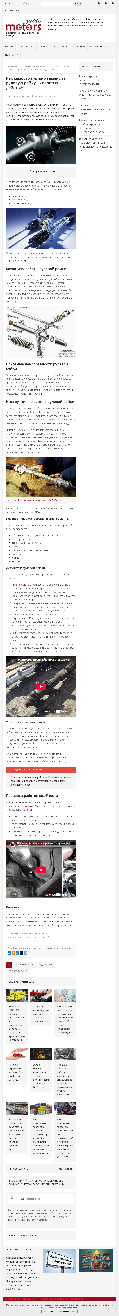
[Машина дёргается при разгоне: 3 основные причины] (41, 999)
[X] (21, 953)
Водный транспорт (99, 46)
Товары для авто (26, 46)
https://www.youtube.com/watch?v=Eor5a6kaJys (40, 500)
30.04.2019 (15, 96)
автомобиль (41, 761)
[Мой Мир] (17, 953)
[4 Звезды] (16, 937)
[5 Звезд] (18, 937)
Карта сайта (22, 3)
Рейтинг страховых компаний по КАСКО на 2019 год (16, 1072)
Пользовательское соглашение (19, 1299)
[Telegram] (25, 953)
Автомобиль (19, 584)
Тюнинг (42, 46)
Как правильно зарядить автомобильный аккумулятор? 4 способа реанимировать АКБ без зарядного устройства (65, 1138)
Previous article (18, 1168)
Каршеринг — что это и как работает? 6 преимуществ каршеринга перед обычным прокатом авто (17, 1134)
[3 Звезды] (13, 937)
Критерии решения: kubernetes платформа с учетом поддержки (92, 80)
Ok (44, 1311)
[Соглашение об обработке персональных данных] (106, 3)
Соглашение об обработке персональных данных (60, 1299)
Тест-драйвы (79, 46)
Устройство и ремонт (46, 96)
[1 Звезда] (9, 937)
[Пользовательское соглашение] (98, 3)
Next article (66, 1168)
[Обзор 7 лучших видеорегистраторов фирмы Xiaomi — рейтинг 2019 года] (41, 1058)
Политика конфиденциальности (62, 1311)
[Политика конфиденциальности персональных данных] (113, 3)
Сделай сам (46, 964)
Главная (9, 46)
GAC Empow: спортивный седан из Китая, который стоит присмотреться (95, 94)
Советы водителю (60, 46)
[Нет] (115, 1308)
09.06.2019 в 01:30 (33, 1199)
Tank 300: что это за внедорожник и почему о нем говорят (95, 109)
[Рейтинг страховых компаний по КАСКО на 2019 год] (17, 1058)
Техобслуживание (18, 971)
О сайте (8, 3)
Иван (27, 96)
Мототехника (11, 55)
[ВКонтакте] (9, 953)
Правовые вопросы (13, 10)
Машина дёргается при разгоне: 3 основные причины (41, 1014)
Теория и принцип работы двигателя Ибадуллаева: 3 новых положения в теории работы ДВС (65, 1079)
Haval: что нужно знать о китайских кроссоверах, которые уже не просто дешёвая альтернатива (92, 126)
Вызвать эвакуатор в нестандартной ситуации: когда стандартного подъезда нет (95, 144)
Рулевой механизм (24, 964)
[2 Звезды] (11, 937)
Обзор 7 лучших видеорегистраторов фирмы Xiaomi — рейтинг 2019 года (41, 1076)
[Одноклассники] (13, 953)
